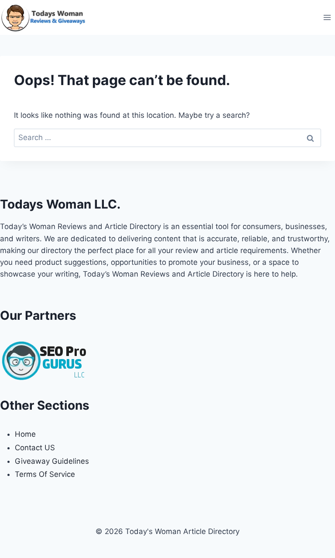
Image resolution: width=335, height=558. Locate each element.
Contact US (35, 447)
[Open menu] (327, 17)
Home (25, 434)
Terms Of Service (45, 474)
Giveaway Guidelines (52, 461)
